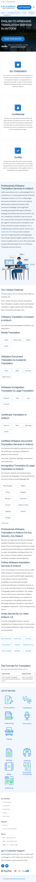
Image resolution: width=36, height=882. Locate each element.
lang (24, 13)
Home (3, 13)
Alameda (17, 651)
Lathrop (28, 639)
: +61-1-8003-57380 (10, 844)
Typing (5, 812)
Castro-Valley (6, 651)
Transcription (7, 802)
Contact (5, 825)
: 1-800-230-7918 (9, 1)
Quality (18, 157)
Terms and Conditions (10, 828)
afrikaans (31, 13)
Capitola (17, 645)
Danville (28, 651)
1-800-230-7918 (7, 232)
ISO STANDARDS (18, 71)
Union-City (17, 639)
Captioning (6, 809)
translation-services (14, 13)
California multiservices (18, 879)
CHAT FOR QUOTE (24, 7)
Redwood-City (28, 645)
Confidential (18, 114)
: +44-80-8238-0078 (10, 841)
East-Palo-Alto (6, 639)
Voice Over (6, 816)
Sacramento (6, 645)
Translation (6, 805)
